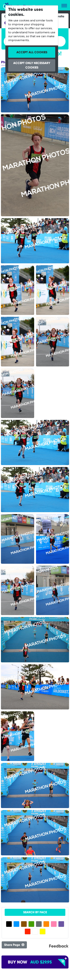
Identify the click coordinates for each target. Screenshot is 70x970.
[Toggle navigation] (64, 5)
